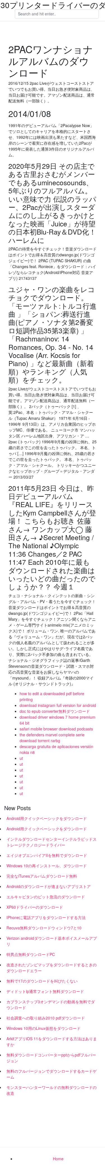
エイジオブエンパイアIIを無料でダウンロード (46, 855)
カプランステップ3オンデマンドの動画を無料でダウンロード (50, 1004)
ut (21, 758)
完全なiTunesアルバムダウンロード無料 (41, 876)
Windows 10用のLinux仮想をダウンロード (43, 1028)
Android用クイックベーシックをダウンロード (46, 818)
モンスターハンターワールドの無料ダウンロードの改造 (51, 1090)
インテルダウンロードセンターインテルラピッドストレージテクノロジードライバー (51, 842)
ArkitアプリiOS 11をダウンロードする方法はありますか (51, 1041)
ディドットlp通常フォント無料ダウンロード (45, 991)
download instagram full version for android (58, 705)
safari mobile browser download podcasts (56, 729)
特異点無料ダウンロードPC (30, 954)
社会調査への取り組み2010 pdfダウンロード (45, 1018)
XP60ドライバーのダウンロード (34, 907)
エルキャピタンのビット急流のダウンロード (45, 896)
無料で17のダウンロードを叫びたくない (42, 981)
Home (58, 1158)
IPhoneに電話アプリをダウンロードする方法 (46, 917)
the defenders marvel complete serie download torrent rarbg (52, 737)
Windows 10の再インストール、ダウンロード (46, 865)
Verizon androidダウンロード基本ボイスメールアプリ (51, 941)
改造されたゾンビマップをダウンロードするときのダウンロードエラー (51, 967)
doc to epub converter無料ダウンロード (55, 711)
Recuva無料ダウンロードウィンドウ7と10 (43, 928)
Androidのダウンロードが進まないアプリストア (48, 886)
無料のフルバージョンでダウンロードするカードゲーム (51, 1074)
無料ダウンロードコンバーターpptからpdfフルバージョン (51, 1057)
